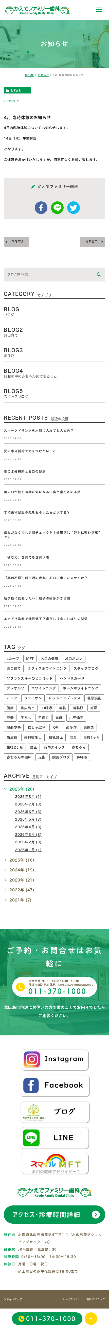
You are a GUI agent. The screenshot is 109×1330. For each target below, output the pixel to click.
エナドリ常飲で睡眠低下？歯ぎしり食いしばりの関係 (46, 619)
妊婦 (93, 708)
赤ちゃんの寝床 (19, 757)
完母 (58, 718)
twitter (73, 207)
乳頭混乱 (94, 698)
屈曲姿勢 (14, 727)
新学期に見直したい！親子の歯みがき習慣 (37, 598)
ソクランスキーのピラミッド (30, 678)
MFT (30, 658)
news (16, 90)
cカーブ (13, 658)
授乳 (55, 727)
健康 (10, 708)
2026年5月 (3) (28, 819)
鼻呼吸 (82, 757)
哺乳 (62, 708)
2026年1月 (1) (28, 850)
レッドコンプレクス (65, 698)
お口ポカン (74, 658)
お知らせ (43, 75)
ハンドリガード (72, 678)
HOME (29, 75)
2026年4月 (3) (28, 827)
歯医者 (88, 727)
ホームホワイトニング (80, 688)
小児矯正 (76, 718)
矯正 (33, 747)
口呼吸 (47, 708)
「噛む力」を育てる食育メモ (26, 557)
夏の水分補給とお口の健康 (25, 471)
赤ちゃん (79, 747)
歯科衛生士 (33, 737)
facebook (41, 207)
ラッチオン (33, 698)
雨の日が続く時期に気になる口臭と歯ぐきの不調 (42, 492)
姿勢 (10, 718)
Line (57, 207)
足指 (41, 757)
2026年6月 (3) (28, 812)
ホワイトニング (43, 688)
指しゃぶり (36, 727)
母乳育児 (56, 737)
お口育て (14, 668)
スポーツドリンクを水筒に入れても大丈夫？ (39, 430)
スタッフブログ (86, 668)
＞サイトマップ (13, 1299)
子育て (43, 718)
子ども (26, 718)
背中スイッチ (54, 747)
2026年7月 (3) (28, 804)
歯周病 (12, 737)
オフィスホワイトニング (47, 668)
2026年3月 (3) (28, 835)
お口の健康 (49, 658)
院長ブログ (61, 757)
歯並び (71, 727)
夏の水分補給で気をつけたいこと (30, 451)
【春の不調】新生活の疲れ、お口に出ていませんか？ (46, 578)
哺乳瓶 (78, 708)
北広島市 (28, 708)
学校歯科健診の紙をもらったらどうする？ (37, 512)
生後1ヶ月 (91, 737)
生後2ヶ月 (15, 747)
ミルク (12, 698)
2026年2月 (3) (28, 842)
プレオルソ (15, 688)
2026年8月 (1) (28, 796)
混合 (73, 737)
